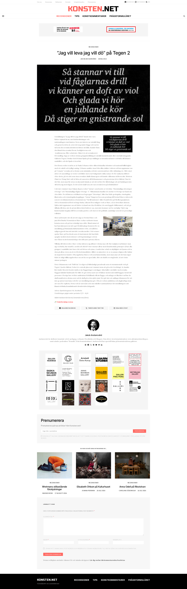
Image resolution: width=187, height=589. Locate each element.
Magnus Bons (47, 493)
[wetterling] (135, 373)
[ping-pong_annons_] (118, 373)
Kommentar (48, 517)
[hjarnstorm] (101, 359)
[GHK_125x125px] (101, 373)
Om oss (39, 2)
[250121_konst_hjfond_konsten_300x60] (121, 29)
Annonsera (48, 2)
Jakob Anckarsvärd (88, 59)
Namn (46, 540)
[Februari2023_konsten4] (51, 399)
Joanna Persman (88, 490)
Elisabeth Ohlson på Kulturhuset (93, 486)
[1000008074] (51, 373)
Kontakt (67, 2)
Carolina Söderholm (127, 490)
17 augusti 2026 (61, 493)
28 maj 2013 (102, 59)
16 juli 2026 (142, 490)
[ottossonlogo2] (101, 399)
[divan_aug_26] (85, 386)
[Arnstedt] (85, 359)
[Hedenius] (51, 359)
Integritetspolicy (79, 2)
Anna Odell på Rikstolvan (132, 486)
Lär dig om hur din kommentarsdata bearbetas (107, 560)
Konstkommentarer (94, 16)
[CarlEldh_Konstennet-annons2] (101, 386)
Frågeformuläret (120, 16)
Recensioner (64, 16)
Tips (77, 16)
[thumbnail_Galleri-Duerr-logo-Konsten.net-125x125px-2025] (118, 386)
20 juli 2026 (101, 490)
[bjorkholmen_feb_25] (68, 386)
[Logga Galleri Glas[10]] (68, 359)
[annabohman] (85, 373)
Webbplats (117, 540)
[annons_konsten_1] (118, 359)
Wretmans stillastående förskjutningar (54, 488)
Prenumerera (92, 2)
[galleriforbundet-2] (51, 386)
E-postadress (84, 540)
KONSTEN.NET (47, 579)
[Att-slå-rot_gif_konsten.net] (68, 399)
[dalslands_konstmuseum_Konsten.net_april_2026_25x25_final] (135, 386)
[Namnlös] (68, 373)
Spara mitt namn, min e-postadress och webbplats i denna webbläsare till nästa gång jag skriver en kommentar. (91, 548)
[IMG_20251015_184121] (68, 29)
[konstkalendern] (135, 359)
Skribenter (58, 2)
